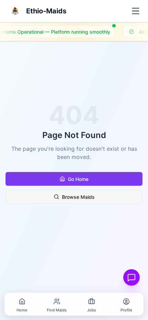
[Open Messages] (131, 277)
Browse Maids (78, 197)
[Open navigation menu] (135, 11)
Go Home (78, 179)
